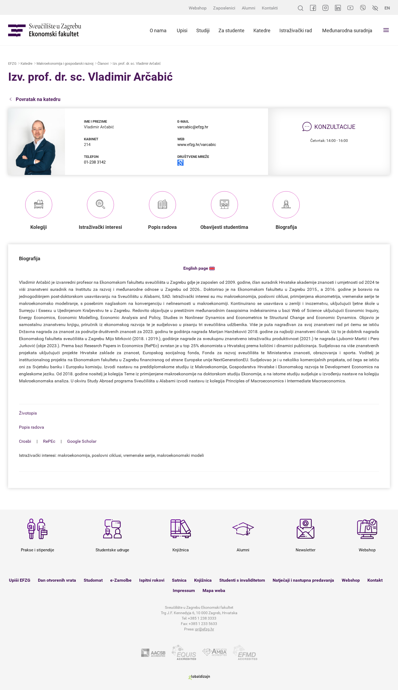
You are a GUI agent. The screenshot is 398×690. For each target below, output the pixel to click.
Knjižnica (203, 580)
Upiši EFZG (19, 580)
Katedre (261, 30)
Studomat (93, 580)
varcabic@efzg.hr (192, 127)
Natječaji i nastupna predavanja (303, 580)
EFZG (12, 63)
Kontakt (375, 580)
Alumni (248, 8)
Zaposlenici (224, 8)
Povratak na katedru (38, 99)
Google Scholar (81, 441)
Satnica (179, 580)
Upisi (182, 30)
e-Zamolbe (121, 580)
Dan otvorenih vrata (57, 580)
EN (387, 8)
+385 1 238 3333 (202, 618)
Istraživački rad (295, 30)
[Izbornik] (386, 30)
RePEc (49, 441)
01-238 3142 (95, 162)
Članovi (103, 63)
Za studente (231, 30)
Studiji (203, 30)
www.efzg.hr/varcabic (196, 144)
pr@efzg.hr (204, 629)
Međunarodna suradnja (347, 30)
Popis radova (31, 427)
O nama (158, 30)
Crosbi (25, 441)
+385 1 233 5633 (203, 623)
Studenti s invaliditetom (242, 580)
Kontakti (270, 8)
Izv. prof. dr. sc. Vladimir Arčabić (137, 63)
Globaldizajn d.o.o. (199, 677)
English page (196, 268)
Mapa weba (214, 590)
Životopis (28, 413)
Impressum (184, 590)
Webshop (198, 8)
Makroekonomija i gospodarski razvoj (65, 63)
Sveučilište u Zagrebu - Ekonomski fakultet (44, 30)
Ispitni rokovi (151, 580)
